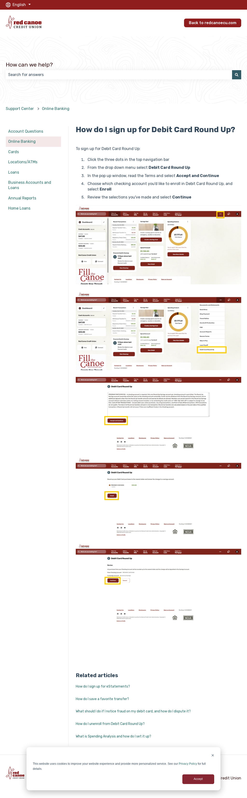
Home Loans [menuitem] (19, 208)
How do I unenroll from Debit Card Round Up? (110, 724)
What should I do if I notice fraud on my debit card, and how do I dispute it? (133, 711)
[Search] (236, 74)
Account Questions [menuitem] (25, 131)
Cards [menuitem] (13, 152)
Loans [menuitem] (13, 172)
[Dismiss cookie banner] (212, 755)
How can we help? (29, 64)
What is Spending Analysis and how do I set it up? (113, 736)
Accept (198, 779)
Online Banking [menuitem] (22, 141)
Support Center (20, 108)
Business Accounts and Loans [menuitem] (29, 185)
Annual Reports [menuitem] (22, 198)
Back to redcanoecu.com (212, 22)
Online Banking (55, 108)
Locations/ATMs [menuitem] (22, 162)
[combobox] (119, 74)
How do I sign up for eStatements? (103, 686)
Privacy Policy (188, 763)
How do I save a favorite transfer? (102, 699)
